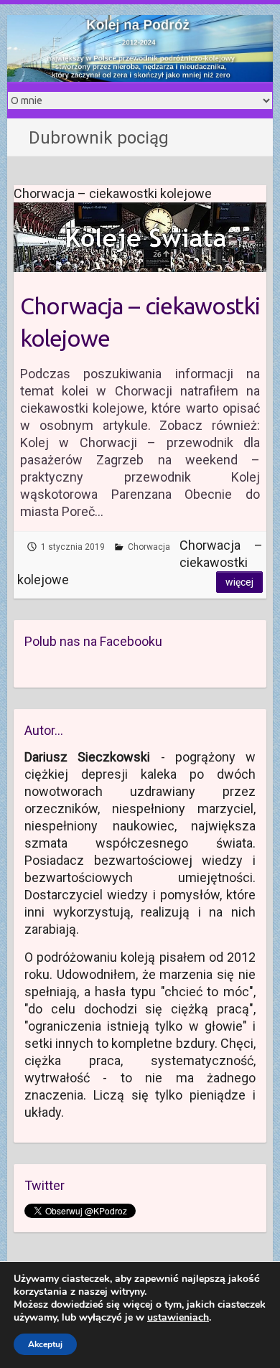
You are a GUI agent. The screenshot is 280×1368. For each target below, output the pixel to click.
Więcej (239, 582)
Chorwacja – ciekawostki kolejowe (140, 322)
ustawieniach (178, 1317)
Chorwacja (149, 547)
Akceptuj (45, 1344)
